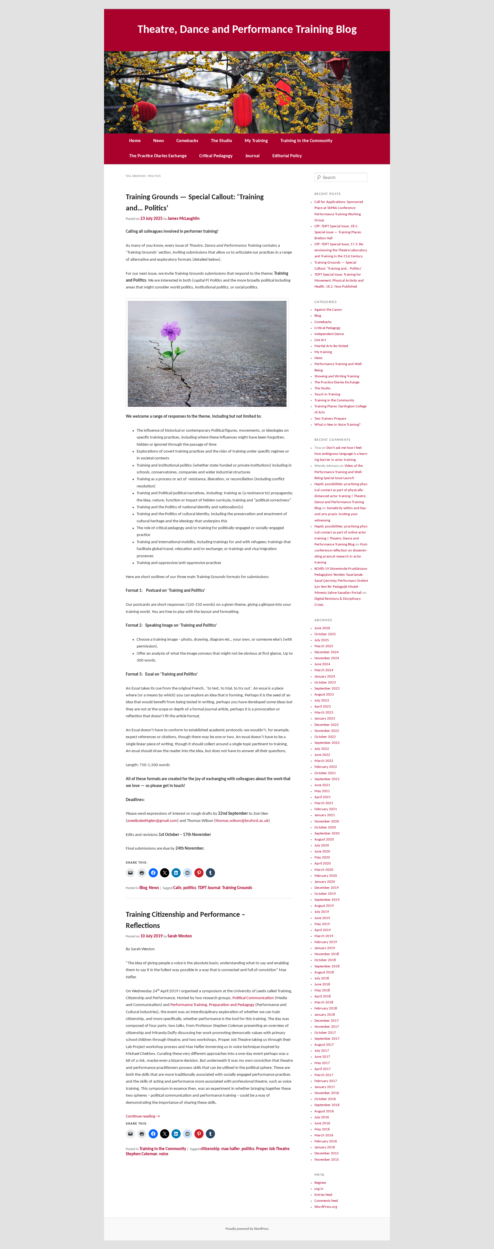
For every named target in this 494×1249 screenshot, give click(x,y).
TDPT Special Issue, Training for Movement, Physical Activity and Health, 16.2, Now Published (339, 280)
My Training (256, 141)
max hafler (230, 1149)
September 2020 (327, 833)
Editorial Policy (287, 156)
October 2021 (325, 773)
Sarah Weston (180, 936)
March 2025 (323, 646)
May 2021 (322, 791)
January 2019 (324, 948)
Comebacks (187, 141)
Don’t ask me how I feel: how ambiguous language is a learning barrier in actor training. (341, 454)
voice (163, 1154)
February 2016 (325, 1141)
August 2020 (324, 839)
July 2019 (321, 912)
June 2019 (322, 918)
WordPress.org (325, 1207)
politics (189, 888)
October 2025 (325, 634)
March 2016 (323, 1135)
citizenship (210, 1149)
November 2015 (326, 1160)
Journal (252, 156)
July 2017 (321, 1051)
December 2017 (326, 1021)
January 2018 (324, 1015)
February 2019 (325, 942)
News (158, 141)
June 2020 (322, 851)
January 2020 (324, 882)
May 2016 (322, 1129)
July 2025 (321, 640)
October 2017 (325, 1033)
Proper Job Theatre (273, 1149)
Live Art (320, 340)
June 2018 (322, 984)
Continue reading (143, 1116)
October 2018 (325, 960)
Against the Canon (328, 310)
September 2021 (327, 779)
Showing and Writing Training (336, 376)
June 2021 (322, 785)
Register (320, 1183)
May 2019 (322, 924)
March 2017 (323, 1075)
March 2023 (323, 712)
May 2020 (322, 857)
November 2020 (326, 821)
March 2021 (323, 803)
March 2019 (323, 936)
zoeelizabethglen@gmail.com (152, 821)
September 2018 (327, 966)
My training (323, 352)
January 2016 (324, 1147)
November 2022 (326, 731)
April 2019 (322, 930)
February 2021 (325, 809)
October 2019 (325, 894)
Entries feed (323, 1195)
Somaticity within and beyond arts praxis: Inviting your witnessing (340, 514)
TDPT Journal (209, 888)
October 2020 (325, 827)
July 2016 (321, 1117)
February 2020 (325, 876)
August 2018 (324, 972)
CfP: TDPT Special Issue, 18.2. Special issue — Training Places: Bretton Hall (338, 232)
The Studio (221, 141)
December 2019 (326, 888)
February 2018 (325, 1008)
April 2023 (322, 706)
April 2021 (322, 797)
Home (135, 141)
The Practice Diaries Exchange (158, 156)
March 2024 (323, 670)
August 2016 (324, 1111)
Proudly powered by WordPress (247, 1229)
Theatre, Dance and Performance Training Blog (247, 30)
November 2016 (326, 1093)
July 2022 (321, 749)
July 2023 (321, 700)
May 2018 (322, 990)
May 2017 (322, 1063)
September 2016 (327, 1105)
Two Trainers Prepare (330, 419)
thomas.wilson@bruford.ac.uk (242, 821)
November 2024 (326, 658)
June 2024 (322, 664)
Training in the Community (306, 141)
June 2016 (322, 1123)
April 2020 (322, 863)
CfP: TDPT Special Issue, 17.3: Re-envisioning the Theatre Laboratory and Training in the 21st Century (340, 250)
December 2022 (326, 725)
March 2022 (323, 761)
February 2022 (325, 767)
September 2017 (327, 1039)
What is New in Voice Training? (337, 425)
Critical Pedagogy (216, 156)
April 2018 (322, 996)
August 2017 (324, 1045)
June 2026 (322, 628)
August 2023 (324, 694)
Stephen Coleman (141, 1154)
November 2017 (326, 1027)
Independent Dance (329, 334)
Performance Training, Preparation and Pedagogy (212, 1005)
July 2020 (321, 845)
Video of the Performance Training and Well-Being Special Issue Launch (338, 472)
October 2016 (325, 1099)
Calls (177, 888)
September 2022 (327, 743)
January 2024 (324, 676)
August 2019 (324, 906)
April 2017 (322, 1069)
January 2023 (324, 718)
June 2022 (322, 755)
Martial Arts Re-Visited (331, 346)
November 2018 (326, 954)
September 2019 (327, 900)
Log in (318, 1189)
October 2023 (325, 682)
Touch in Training (327, 394)
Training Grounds (237, 888)
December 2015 (326, 1153)
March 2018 (323, 1002)
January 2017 (324, 1087)
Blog (143, 888)
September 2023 (327, 688)
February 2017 (325, 1081)
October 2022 (325, 737)
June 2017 (322, 1057)
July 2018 (321, 978)
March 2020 (323, 870)
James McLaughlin (184, 219)
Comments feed (326, 1201)
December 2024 (326, 652)
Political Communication (253, 998)
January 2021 (324, 815)
